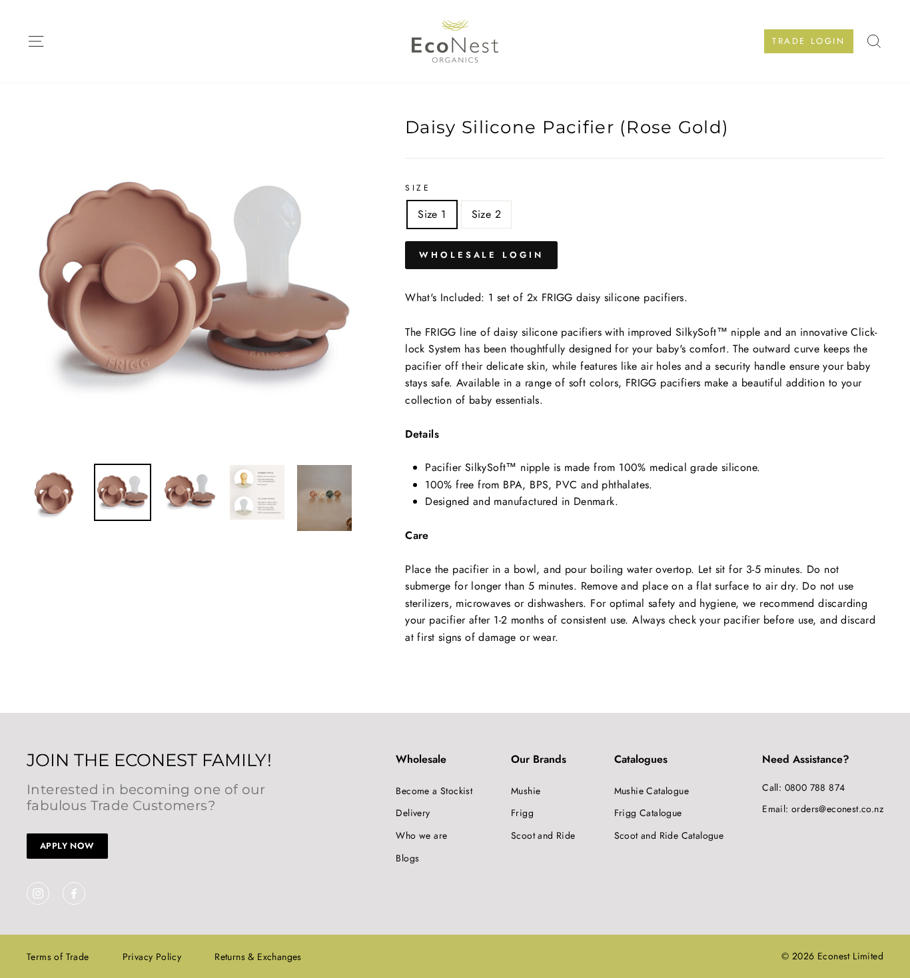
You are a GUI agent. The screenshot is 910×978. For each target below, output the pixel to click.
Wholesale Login (481, 254)
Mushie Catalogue (651, 790)
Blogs (407, 858)
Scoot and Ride (543, 835)
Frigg (522, 812)
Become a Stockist (434, 790)
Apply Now (67, 845)
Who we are (421, 835)
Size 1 (432, 214)
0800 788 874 (815, 787)
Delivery (413, 812)
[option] (194, 286)
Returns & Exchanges (258, 956)
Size (417, 188)
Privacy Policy (152, 956)
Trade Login (808, 41)
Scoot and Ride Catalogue (669, 835)
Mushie (525, 790)
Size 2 (486, 214)
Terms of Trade (58, 956)
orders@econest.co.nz (837, 808)
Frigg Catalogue (648, 812)
